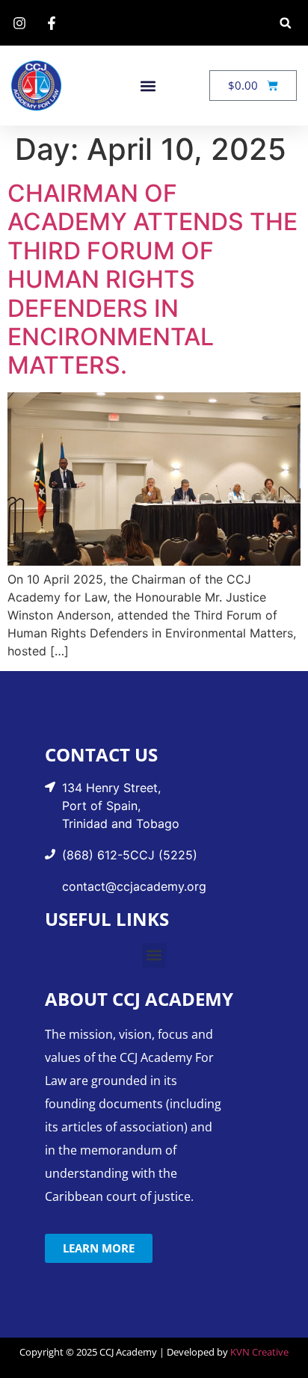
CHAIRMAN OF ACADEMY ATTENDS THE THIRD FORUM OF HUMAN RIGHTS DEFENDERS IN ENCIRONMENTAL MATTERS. (152, 279)
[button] (285, 22)
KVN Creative (259, 1352)
